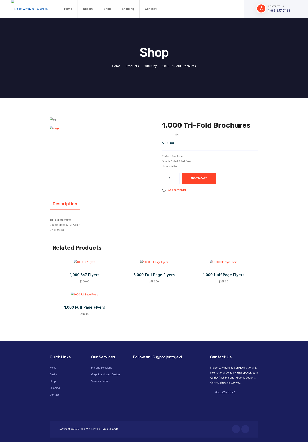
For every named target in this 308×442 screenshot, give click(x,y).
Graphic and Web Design (105, 374)
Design (88, 9)
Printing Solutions (101, 368)
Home (68, 9)
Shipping (128, 9)
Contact (151, 9)
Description (65, 203)
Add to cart (199, 178)
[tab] (65, 128)
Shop (107, 9)
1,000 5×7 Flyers (84, 275)
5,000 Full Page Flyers (154, 275)
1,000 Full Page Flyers (84, 307)
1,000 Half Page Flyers (223, 275)
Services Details (100, 381)
